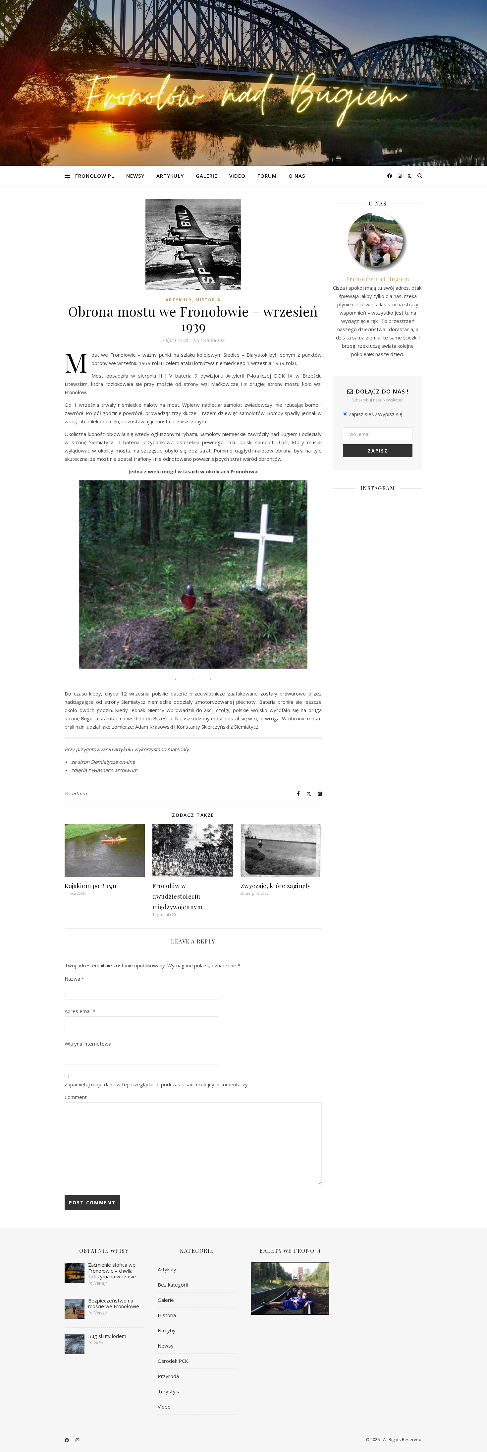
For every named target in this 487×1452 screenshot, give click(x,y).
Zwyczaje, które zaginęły (276, 886)
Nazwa (74, 978)
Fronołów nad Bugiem (377, 278)
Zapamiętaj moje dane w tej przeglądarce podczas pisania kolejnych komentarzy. (157, 1084)
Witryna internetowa (88, 1043)
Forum (267, 175)
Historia (208, 300)
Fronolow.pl (94, 175)
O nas (297, 175)
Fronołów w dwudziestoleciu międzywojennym (177, 896)
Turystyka (169, 1391)
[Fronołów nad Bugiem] (243, 83)
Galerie (206, 175)
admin (79, 793)
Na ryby (167, 1330)
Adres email (80, 1011)
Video (237, 175)
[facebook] (390, 175)
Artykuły (170, 175)
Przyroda (168, 1376)
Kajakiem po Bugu (90, 886)
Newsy (135, 175)
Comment (76, 1097)
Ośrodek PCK (173, 1361)
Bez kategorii (173, 1284)
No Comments (208, 340)
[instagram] (400, 175)
